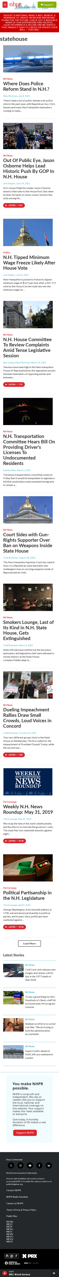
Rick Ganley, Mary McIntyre (16, 362)
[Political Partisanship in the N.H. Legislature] (28, 868)
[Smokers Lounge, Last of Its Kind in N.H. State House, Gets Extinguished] (28, 597)
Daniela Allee (9, 470)
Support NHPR (25, 1132)
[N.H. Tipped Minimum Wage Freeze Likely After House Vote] (28, 232)
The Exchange (10, 801)
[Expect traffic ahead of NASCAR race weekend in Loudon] (13, 1052)
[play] (5, 1273)
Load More (29, 943)
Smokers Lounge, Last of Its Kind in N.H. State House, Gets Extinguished (28, 630)
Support (48, 4)
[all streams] (55, 1273)
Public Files (11, 1216)
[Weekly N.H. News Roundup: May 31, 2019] (28, 782)
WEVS (9, 1241)
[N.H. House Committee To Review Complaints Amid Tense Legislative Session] (28, 314)
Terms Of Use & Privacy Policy (21, 1210)
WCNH (9, 1221)
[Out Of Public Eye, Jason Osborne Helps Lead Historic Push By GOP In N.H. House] (28, 135)
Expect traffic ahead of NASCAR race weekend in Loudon (39, 1054)
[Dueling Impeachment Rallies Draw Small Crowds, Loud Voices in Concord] (28, 685)
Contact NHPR (13, 1190)
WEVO (9, 1236)
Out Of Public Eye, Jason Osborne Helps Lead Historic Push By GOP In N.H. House (28, 168)
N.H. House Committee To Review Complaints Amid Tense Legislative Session (27, 347)
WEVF (9, 1226)
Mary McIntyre (10, 96)
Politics (6, 252)
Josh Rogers (9, 183)
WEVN (9, 1234)
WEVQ (9, 1239)
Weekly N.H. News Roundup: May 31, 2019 (28, 809)
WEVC (9, 1224)
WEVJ (9, 1231)
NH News (8, 78)
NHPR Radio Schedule (17, 1197)
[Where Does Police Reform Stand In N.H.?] (28, 59)
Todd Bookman (10, 557)
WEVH (9, 1229)
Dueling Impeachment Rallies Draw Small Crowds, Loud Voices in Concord (27, 717)
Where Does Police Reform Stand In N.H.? (26, 86)
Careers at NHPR (14, 1203)
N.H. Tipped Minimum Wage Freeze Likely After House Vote (29, 262)
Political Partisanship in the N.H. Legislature (27, 895)
